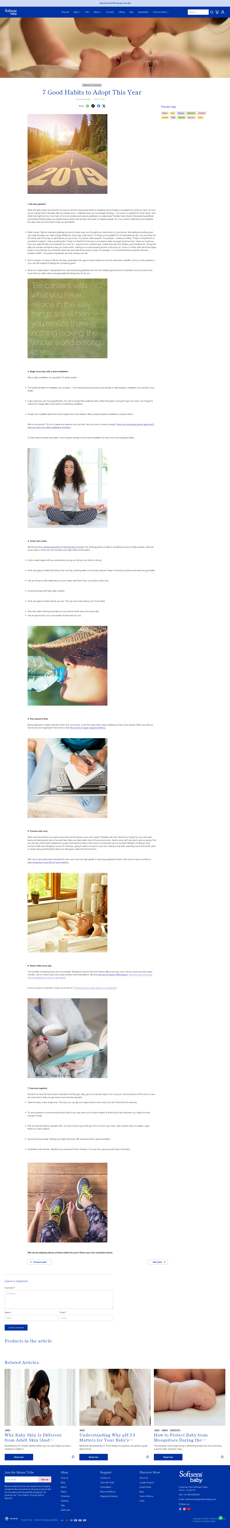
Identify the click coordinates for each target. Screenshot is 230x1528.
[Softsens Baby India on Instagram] (184, 1509)
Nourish (191, 117)
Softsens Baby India (217, 1519)
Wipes (64, 1491)
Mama (164, 113)
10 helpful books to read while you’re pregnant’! (95, 988)
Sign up (44, 1479)
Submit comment (16, 1327)
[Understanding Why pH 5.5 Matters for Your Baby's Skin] (115, 1397)
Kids (172, 113)
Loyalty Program (146, 1482)
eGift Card (65, 1510)
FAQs (141, 1501)
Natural (181, 113)
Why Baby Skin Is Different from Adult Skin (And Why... (33, 1437)
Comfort (201, 113)
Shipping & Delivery (109, 1496)
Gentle (165, 117)
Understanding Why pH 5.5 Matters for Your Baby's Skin (107, 1437)
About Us (143, 1478)
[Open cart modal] (216, 12)
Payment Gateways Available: (46, 1520)
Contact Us (105, 1478)
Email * (63, 1312)
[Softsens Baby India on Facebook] (180, 1509)
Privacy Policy (26, 1520)
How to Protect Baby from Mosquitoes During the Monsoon (181, 1437)
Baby (63, 1482)
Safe (173, 117)
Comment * (10, 1288)
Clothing (64, 1501)
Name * (8, 1312)
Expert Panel (145, 1487)
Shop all (64, 1478)
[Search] (212, 12)
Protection (65, 1496)
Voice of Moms (146, 1496)
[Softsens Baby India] (11, 12)
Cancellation (105, 1487)
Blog (141, 1491)
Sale (63, 1505)
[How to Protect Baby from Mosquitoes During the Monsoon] (189, 1397)
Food (200, 117)
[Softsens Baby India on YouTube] (188, 1509)
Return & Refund (107, 1491)
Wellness (191, 113)
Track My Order (107, 1482)
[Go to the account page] (222, 12)
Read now (19, 1457)
